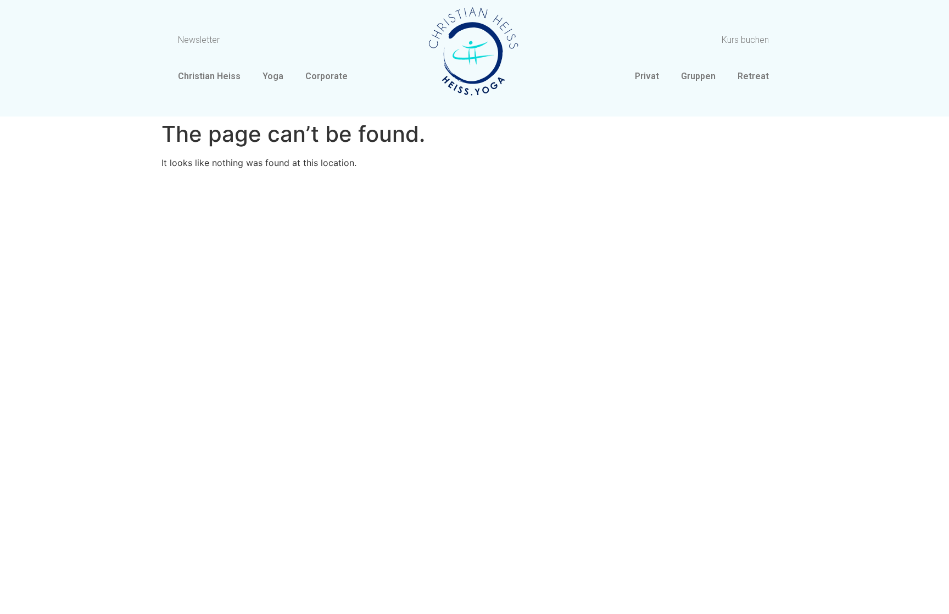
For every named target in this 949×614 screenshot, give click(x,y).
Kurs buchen (745, 40)
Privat (647, 76)
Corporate (326, 76)
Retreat (753, 76)
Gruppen (698, 76)
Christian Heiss (209, 76)
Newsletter (199, 40)
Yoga (273, 76)
